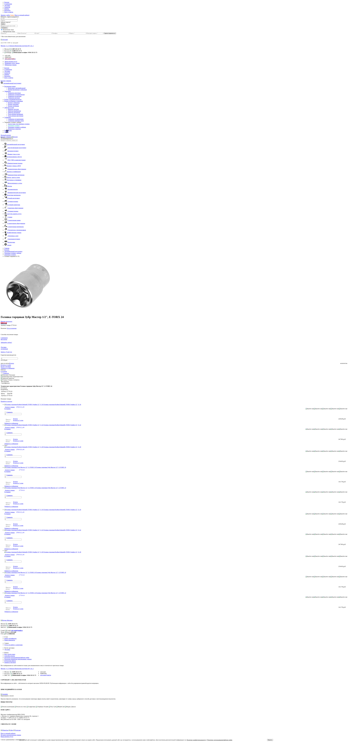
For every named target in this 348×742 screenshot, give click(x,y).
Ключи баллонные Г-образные (17, 89)
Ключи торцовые (13, 104)
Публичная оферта (10, 661)
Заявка (12, 15)
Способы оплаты (9, 656)
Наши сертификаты (10, 638)
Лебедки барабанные (14, 111)
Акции (6, 132)
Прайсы (6, 9)
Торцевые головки (13, 125)
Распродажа (8, 130)
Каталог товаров (6, 137)
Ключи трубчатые (13, 106)
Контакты (7, 10)
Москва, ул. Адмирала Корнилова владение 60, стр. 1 (17, 46)
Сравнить (6, 373)
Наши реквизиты (9, 640)
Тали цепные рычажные (15, 114)
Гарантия (7, 7)
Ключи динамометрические (12, 99)
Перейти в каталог (6, 401)
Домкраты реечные (14, 98)
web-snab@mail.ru (17, 630)
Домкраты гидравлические (16, 94)
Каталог (6, 2)
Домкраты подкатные (14, 96)
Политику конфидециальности (196, 740)
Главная (6, 248)
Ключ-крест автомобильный (16, 88)
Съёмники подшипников (15, 119)
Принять (270, 740)
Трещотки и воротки (14, 129)
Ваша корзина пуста (11, 61)
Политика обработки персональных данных (18, 659)
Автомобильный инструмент (12, 83)
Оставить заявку (10, 58)
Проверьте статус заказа (12, 63)
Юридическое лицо (9, 31)
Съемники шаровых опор (16, 120)
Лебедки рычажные (14, 112)
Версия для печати (6, 321)
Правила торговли (10, 662)
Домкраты (7, 91)
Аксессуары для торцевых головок (19, 124)
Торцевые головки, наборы (12, 253)
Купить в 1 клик (6, 365)
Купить (11, 363)
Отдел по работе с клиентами (13, 645)
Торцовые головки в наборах (17, 127)
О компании (8, 4)
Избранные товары (10, 65)
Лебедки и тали (9, 107)
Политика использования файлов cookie (16, 657)
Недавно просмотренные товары (11, 735)
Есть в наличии (11, 328)
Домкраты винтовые (14, 93)
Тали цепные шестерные (15, 116)
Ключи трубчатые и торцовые (13, 101)
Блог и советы (8, 12)
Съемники (7, 117)
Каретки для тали (13, 109)
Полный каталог (6, 135)
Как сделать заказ (9, 654)
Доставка (7, 5)
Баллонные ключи (10, 86)
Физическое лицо (8, 29)
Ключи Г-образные (14, 102)
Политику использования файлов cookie (219, 740)
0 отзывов (4, 371)
